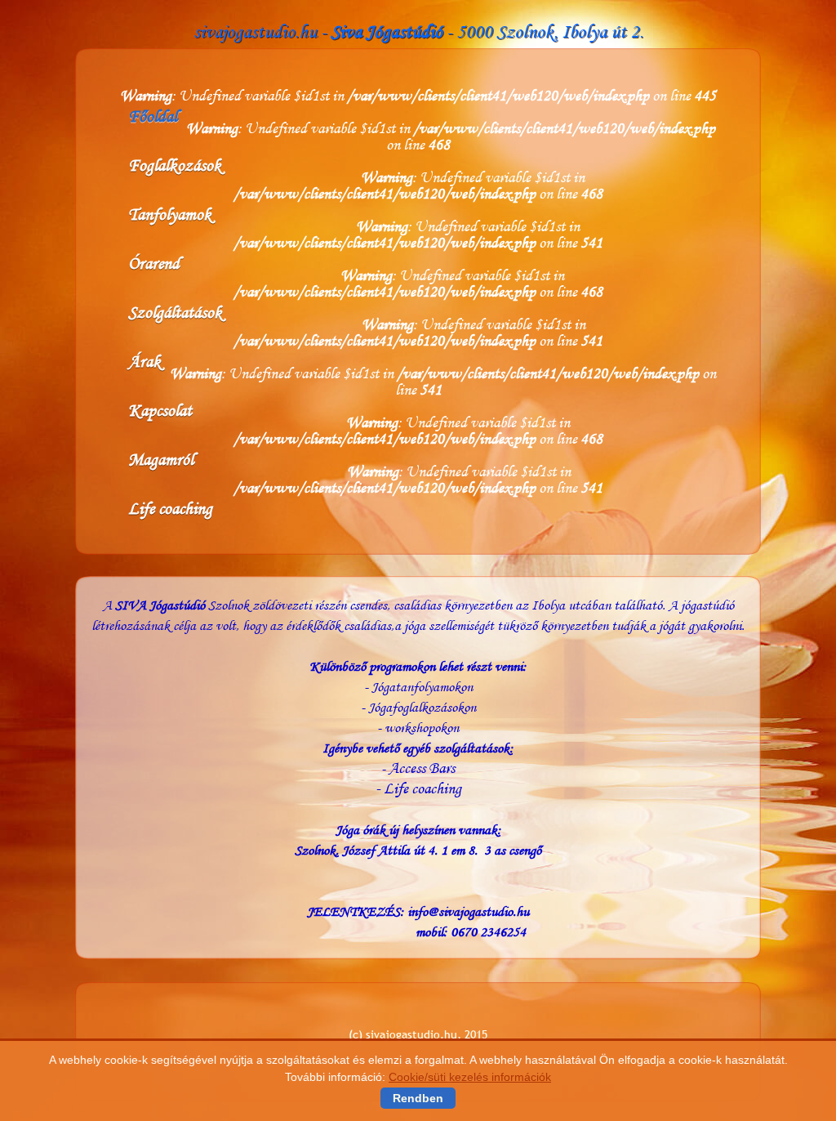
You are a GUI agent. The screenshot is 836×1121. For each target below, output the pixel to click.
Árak (144, 361)
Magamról (160, 459)
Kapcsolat (160, 410)
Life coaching (170, 508)
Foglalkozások (174, 165)
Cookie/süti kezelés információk (470, 1076)
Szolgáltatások (175, 312)
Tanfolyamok (169, 214)
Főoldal (152, 116)
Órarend (154, 263)
